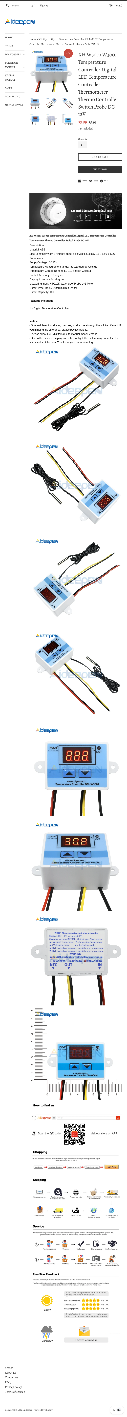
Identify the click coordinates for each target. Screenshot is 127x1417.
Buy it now (100, 169)
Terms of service (15, 1392)
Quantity (82, 139)
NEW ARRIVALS (14, 105)
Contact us (11, 1377)
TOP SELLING (13, 96)
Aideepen (27, 1410)
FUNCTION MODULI (14, 65)
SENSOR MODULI (14, 78)
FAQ (7, 1382)
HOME (9, 37)
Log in (32, 5)
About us (10, 1373)
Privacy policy (13, 1387)
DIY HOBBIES (14, 54)
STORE (14, 46)
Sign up (44, 5)
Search (9, 1368)
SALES (8, 88)
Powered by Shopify (43, 1410)
